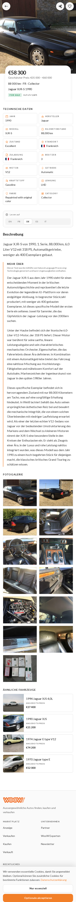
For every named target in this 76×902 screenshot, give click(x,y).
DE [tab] (27, 221)
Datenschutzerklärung (54, 879)
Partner (45, 827)
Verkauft (8, 852)
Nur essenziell (38, 888)
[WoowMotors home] (32, 800)
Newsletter (47, 843)
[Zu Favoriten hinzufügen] (70, 6)
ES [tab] (37, 221)
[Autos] (6, 6)
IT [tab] (45, 221)
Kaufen (7, 843)
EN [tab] (10, 221)
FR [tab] (19, 221)
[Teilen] (60, 6)
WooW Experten (50, 835)
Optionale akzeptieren (38, 897)
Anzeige (7, 827)
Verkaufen (9, 835)
